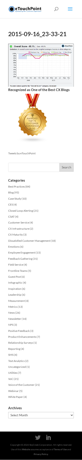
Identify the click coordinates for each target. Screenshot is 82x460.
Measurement (16, 300)
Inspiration (14, 288)
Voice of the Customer (21, 384)
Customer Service (18, 222)
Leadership (14, 294)
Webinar (13, 391)
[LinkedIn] (48, 437)
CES (10, 204)
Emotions (14, 246)
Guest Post (14, 276)
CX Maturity (15, 234)
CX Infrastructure (18, 228)
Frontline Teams (17, 270)
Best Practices (16, 186)
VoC (10, 379)
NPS (10, 324)
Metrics (12, 306)
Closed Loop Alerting (20, 210)
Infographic (15, 282)
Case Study (14, 198)
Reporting (14, 349)
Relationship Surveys (20, 342)
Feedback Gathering (20, 258)
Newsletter (14, 318)
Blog (11, 192)
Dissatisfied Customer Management (29, 240)
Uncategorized (17, 367)
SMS (10, 354)
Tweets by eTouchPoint (22, 153)
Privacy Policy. (41, 454)
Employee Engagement (21, 252)
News (11, 312)
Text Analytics (16, 361)
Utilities (12, 372)
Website (26, 449)
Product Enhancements (22, 336)
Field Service (15, 264)
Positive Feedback (19, 331)
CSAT (11, 216)
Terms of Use (60, 449)
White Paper (15, 397)
